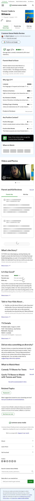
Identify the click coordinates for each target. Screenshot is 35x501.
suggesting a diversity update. (10, 358)
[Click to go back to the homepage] (18, 5)
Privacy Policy (6, 498)
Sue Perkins (24, 254)
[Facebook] (7, 461)
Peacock (6, 17)
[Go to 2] (18, 182)
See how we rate (8, 414)
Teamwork (18, 335)
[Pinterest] (10, 461)
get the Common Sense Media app (19, 138)
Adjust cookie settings (23, 498)
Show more (4, 265)
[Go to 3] (19, 182)
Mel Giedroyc (14, 254)
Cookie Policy (14, 498)
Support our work (23, 433)
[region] (17, 494)
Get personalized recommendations (12, 399)
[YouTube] (5, 461)
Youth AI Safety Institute (21, 1)
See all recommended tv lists (17, 382)
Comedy (11, 17)
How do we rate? (12, 38)
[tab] (6, 27)
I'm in (30, 481)
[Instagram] (2, 461)
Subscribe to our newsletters (9, 478)
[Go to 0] (15, 182)
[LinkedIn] (15, 461)
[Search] (32, 471)
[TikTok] (12, 461)
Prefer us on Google (12, 42)
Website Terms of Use (25, 496)
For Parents (4, 1)
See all (32, 189)
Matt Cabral (10, 36)
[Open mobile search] (33, 5)
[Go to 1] (16, 182)
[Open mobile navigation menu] (2, 5)
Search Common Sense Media (9, 468)
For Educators (11, 1)
